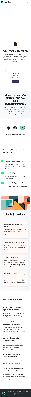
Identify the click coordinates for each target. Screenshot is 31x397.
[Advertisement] (15, 20)
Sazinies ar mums (16, 394)
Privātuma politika (24, 391)
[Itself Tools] (15, 131)
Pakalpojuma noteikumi (14, 391)
